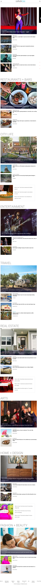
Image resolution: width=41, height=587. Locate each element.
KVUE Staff (14, 178)
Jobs (28, 581)
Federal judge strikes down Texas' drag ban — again (15, 32)
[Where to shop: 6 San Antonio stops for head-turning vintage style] (6, 560)
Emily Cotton (3, 481)
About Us (1, 581)
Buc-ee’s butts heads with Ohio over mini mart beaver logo (24, 304)
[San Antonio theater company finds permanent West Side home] (19, 414)
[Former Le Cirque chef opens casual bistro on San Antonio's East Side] (6, 123)
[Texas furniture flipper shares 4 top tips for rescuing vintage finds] (19, 469)
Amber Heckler (4, 291)
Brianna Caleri (14, 241)
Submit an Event (13, 582)
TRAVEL (5, 263)
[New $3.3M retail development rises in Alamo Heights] (6, 370)
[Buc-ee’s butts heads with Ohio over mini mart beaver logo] (6, 307)
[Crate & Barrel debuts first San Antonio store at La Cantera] (6, 487)
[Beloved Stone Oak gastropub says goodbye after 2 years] (19, 95)
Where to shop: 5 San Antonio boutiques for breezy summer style (23, 516)
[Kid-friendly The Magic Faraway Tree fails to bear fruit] (6, 250)
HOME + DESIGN (11, 453)
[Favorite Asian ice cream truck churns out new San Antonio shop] (6, 67)
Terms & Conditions (33, 582)
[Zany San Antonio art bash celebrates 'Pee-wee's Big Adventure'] (6, 433)
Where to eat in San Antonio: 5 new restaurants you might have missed (23, 197)
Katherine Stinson (15, 560)
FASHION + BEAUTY (13, 525)
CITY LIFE (6, 134)
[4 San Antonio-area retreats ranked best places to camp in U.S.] (19, 279)
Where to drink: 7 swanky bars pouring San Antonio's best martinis (23, 384)
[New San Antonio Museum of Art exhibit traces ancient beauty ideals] (6, 442)
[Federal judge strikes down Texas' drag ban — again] (19, 21)
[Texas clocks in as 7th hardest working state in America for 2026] (6, 169)
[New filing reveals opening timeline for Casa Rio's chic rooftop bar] (6, 114)
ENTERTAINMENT (12, 206)
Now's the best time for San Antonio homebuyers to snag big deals (18, 352)
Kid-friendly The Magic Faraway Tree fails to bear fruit (23, 247)
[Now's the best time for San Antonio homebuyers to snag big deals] (19, 342)
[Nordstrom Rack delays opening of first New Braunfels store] (6, 497)
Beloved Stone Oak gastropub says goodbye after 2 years (15, 106)
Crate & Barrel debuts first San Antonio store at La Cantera (24, 484)
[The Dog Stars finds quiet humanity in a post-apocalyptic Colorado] (6, 58)
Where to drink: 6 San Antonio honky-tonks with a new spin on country (24, 380)
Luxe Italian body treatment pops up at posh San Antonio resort (17, 552)
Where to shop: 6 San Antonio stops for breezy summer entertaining (23, 511)
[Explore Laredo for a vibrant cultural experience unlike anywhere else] (6, 316)
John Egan (3, 354)
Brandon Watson (15, 39)
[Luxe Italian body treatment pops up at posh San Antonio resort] (19, 541)
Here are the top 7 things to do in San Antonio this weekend (16, 233)
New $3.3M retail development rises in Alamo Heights (23, 367)
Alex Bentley (14, 58)
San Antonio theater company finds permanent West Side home (17, 425)
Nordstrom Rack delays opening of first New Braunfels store (24, 494)
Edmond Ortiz (3, 426)
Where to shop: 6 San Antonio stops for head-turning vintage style (24, 507)
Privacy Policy (39, 581)
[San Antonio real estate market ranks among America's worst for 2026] (6, 360)
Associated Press (4, 33)
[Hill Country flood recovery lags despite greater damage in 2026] (6, 178)
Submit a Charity (18, 582)
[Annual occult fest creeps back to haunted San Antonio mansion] (6, 49)
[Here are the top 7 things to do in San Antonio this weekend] (19, 222)
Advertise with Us (24, 582)
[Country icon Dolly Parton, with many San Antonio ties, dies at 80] (6, 241)
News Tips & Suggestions (7, 582)
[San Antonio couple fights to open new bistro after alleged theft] (6, 39)
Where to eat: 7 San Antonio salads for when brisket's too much (23, 193)
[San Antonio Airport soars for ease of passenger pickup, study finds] (6, 297)
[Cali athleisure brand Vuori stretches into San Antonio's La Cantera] (6, 569)
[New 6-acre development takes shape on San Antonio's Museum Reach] (19, 150)
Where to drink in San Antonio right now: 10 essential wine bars (23, 389)
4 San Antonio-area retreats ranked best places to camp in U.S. (17, 290)
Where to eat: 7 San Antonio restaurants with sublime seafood (23, 188)
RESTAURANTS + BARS (16, 79)
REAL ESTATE (9, 326)
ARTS (4, 398)
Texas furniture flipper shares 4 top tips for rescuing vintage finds (18, 478)
